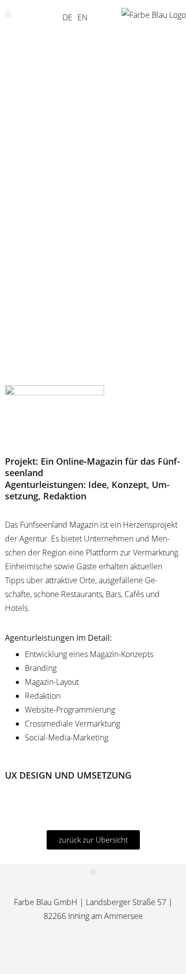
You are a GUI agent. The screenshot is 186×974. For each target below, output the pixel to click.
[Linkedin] (107, 952)
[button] (8, 14)
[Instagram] (78, 952)
